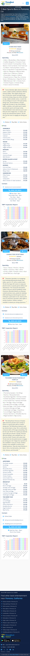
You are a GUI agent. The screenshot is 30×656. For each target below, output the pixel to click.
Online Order (8, 516)
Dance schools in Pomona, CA (10, 601)
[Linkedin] (13, 650)
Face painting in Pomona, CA (10, 604)
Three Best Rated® (14, 654)
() (18, 48)
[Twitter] (4, 650)
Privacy (3, 651)
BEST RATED (3, 7)
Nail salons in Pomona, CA (9, 618)
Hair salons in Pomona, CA (9, 608)
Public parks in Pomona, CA (9, 625)
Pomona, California (13, 598)
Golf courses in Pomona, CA (10, 606)
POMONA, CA (11, 7)
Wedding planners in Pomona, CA (11, 632)
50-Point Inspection (10, 16)
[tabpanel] (15, 34)
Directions (20, 52)
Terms (8, 651)
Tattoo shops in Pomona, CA (10, 629)
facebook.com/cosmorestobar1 (13, 187)
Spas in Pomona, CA (8, 627)
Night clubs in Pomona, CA (9, 620)
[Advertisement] (15, 576)
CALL (6, 43)
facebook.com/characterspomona (14, 318)
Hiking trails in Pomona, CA (9, 611)
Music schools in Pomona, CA (10, 615)
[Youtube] (10, 650)
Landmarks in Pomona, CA (9, 613)
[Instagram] (7, 650)
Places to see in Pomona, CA (10, 622)
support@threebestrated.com (12, 644)
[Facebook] (1, 650)
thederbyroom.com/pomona (13, 523)
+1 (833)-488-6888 (11, 647)
